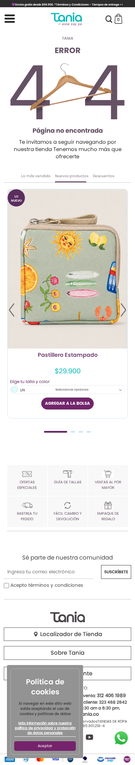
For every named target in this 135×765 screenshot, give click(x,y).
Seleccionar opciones (72, 389)
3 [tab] (81, 432)
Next (123, 310)
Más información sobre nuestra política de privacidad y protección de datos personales (45, 728)
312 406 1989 (111, 695)
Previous (11, 310)
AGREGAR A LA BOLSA (67, 403)
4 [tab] (89, 432)
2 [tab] (73, 432)
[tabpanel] (67, 304)
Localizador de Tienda (70, 634)
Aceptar (45, 745)
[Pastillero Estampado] (67, 268)
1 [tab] (55, 432)
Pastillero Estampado (68, 355)
